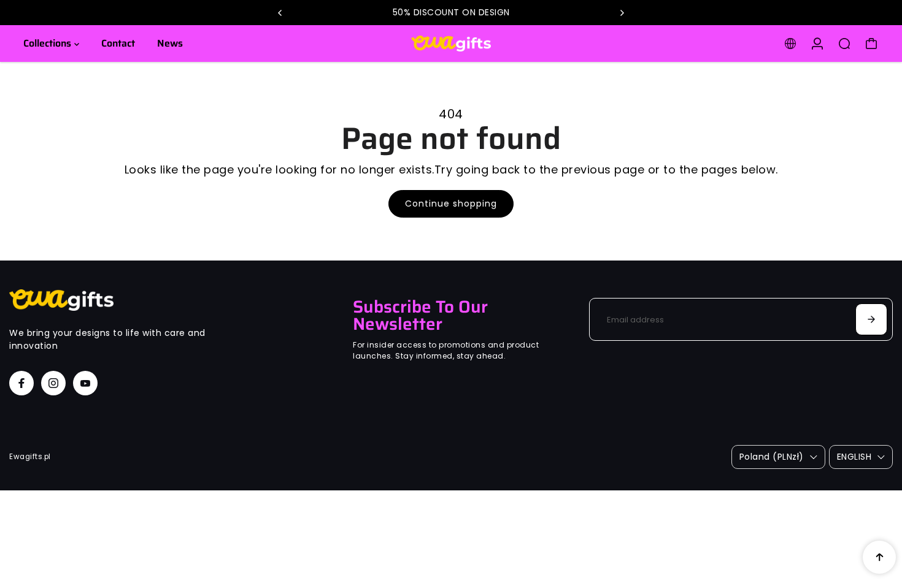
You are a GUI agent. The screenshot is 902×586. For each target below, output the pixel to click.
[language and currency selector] (790, 43)
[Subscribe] (871, 319)
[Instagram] (53, 383)
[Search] (844, 43)
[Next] (621, 13)
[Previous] (280, 13)
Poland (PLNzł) (771, 457)
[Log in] (817, 43)
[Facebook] (21, 383)
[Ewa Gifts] (451, 43)
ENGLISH (854, 457)
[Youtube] (85, 383)
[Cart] (871, 43)
